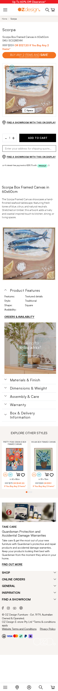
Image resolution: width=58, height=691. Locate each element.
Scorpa (13, 18)
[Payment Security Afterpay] (21, 636)
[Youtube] (14, 607)
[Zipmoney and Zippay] (31, 636)
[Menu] (6, 686)
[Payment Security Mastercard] (15, 636)
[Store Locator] (18, 686)
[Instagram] (8, 608)
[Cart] (53, 686)
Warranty (18, 405)
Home (4, 18)
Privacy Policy (48, 628)
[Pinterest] (21, 608)
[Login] (30, 686)
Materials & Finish (25, 380)
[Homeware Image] (30, 348)
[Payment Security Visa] (9, 636)
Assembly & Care (24, 396)
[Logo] (29, 9)
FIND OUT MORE (12, 564)
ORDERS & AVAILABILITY (19, 316)
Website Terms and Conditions (19, 628)
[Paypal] (26, 636)
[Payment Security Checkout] (4, 636)
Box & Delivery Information (22, 415)
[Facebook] (3, 608)
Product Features (25, 290)
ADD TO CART (38, 138)
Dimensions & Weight (28, 388)
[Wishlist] (25, 477)
